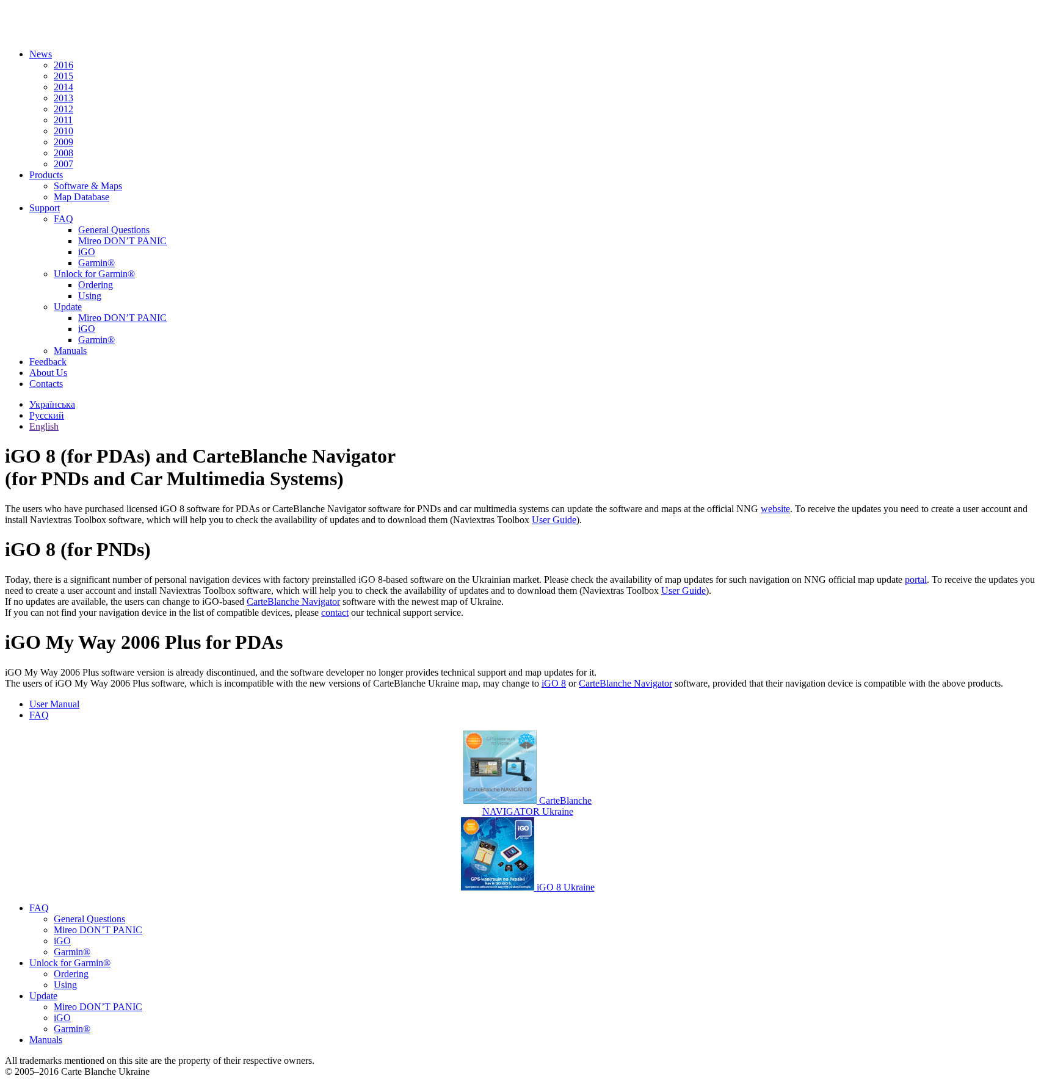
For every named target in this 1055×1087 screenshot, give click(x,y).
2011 (63, 120)
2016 (63, 65)
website (775, 509)
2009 (63, 142)
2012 (63, 109)
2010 (63, 131)
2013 (63, 98)
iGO (86, 252)
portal (916, 579)
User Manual (54, 704)
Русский (46, 415)
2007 (63, 164)
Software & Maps (88, 186)
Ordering (95, 285)
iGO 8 (554, 683)
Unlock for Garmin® (94, 274)
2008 (63, 153)
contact (335, 612)
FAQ (63, 219)
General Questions (114, 230)
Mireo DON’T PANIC (122, 241)
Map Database (81, 197)
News (40, 54)
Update (68, 307)
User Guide (554, 520)
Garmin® (96, 263)
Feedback (48, 361)
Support (44, 208)
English (44, 426)
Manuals (70, 350)
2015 (63, 76)
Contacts (46, 383)
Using (89, 296)
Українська (52, 404)
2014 (63, 87)
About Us (48, 372)
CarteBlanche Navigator (293, 601)
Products (46, 175)
